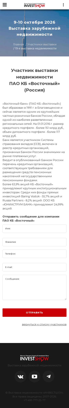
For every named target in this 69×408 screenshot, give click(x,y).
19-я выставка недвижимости (36, 48)
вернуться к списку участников (44, 324)
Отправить (34, 312)
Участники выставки (42, 44)
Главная (18, 44)
